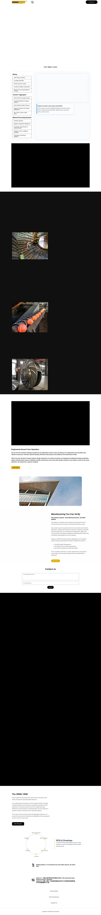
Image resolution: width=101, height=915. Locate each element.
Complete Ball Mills (19, 80)
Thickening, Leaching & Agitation (20, 136)
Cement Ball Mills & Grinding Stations (21, 101)
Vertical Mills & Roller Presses (22, 105)
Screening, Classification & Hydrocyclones (21, 127)
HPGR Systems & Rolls (20, 83)
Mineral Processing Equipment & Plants (22, 90)
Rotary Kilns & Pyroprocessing (22, 98)
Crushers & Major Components (22, 86)
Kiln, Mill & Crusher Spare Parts (20, 113)
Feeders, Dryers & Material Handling (21, 131)
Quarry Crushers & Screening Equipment (21, 109)
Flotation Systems (18, 120)
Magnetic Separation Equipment (22, 123)
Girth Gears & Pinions (19, 77)
